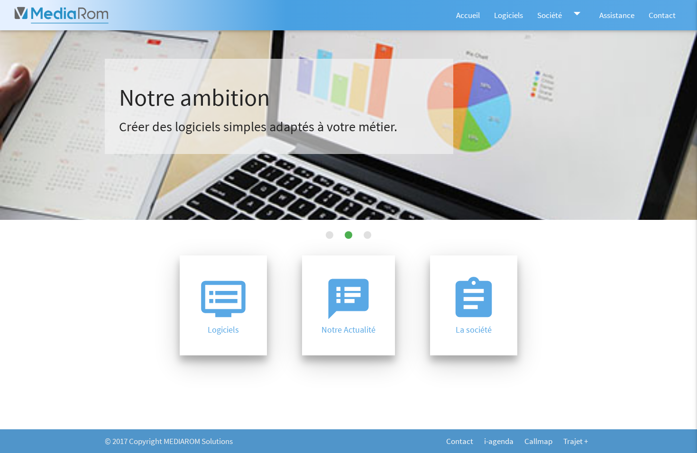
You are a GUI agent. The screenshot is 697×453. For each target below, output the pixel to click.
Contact (662, 15)
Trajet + (575, 441)
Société (561, 13)
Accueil (468, 15)
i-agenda (499, 441)
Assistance (616, 15)
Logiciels (508, 15)
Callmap (538, 441)
